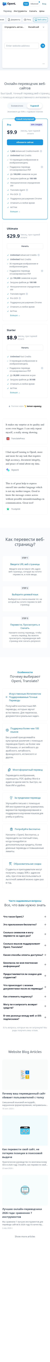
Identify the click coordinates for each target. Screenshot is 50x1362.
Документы (15, 19)
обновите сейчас (25, 142)
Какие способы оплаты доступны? (23, 954)
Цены (41, 11)
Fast (26, 4)
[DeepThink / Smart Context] (43, 63)
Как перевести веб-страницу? (25, 541)
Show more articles (25, 1236)
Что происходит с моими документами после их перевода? (23, 987)
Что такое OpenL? (13, 916)
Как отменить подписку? (18, 996)
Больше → (15, 392)
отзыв (35, 1030)
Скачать (33, 11)
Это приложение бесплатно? (20, 924)
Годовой (34, 105)
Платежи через (17, 406)
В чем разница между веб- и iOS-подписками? (22, 1017)
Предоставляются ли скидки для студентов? (22, 976)
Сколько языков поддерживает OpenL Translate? (21, 945)
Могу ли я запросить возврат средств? (20, 1006)
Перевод (7, 11)
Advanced (34, 4)
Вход (44, 4)
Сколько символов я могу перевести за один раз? (18, 934)
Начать (25, 347)
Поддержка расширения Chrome (26, 198)
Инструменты (20, 11)
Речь (29, 19)
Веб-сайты (42, 19)
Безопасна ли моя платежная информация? (20, 964)
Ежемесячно (17, 105)
